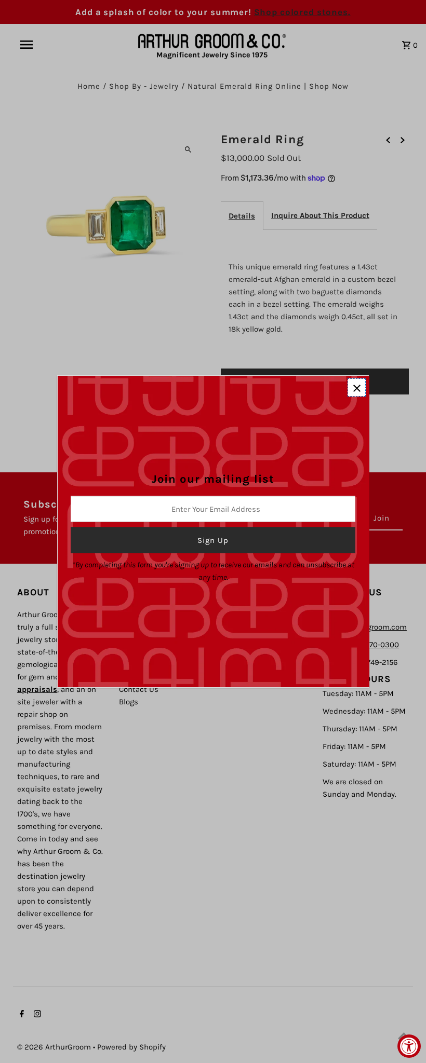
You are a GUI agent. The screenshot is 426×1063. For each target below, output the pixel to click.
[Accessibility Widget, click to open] (409, 1046)
